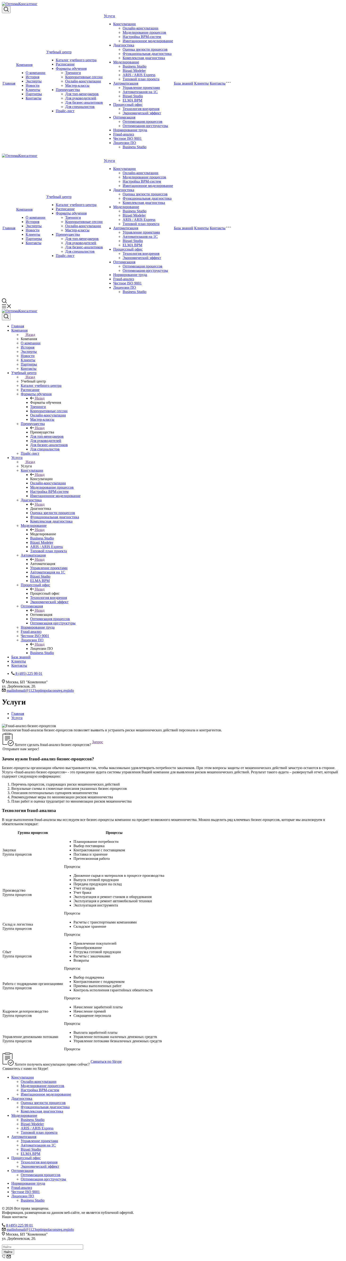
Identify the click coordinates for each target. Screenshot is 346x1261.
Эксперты (34, 81)
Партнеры (34, 94)
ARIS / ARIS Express (139, 75)
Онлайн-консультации (83, 81)
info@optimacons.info (40, 690)
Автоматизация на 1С (140, 92)
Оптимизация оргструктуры (145, 126)
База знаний (183, 83)
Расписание (65, 64)
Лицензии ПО (124, 143)
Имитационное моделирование (148, 41)
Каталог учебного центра (76, 60)
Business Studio (134, 66)
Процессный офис (128, 105)
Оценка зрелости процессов (145, 49)
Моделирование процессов (144, 32)
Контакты (33, 98)
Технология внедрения (141, 109)
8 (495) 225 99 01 (19, 1225)
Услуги (109, 16)
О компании (35, 73)
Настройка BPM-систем (142, 37)
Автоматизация (125, 83)
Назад (30, 335)
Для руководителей (80, 98)
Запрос (97, 742)
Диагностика (123, 45)
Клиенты (33, 90)
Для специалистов (80, 107)
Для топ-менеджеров (82, 94)
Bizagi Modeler (134, 71)
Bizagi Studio (133, 96)
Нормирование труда (130, 130)
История (32, 77)
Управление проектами (141, 88)
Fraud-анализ (123, 134)
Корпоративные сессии (84, 77)
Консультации (124, 24)
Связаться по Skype (106, 1061)
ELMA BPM (132, 100)
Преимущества (68, 90)
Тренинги (73, 73)
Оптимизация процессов (142, 122)
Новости (33, 85)
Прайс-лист (65, 111)
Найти (8, 1252)
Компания (24, 65)
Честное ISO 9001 (127, 138)
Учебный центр (59, 52)
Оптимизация (124, 117)
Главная (9, 83)
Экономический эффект (142, 113)
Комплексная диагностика (144, 58)
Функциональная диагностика (147, 54)
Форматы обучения (71, 68)
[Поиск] (6, 9)
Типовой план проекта (141, 79)
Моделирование (126, 62)
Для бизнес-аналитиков (84, 102)
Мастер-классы (77, 85)
